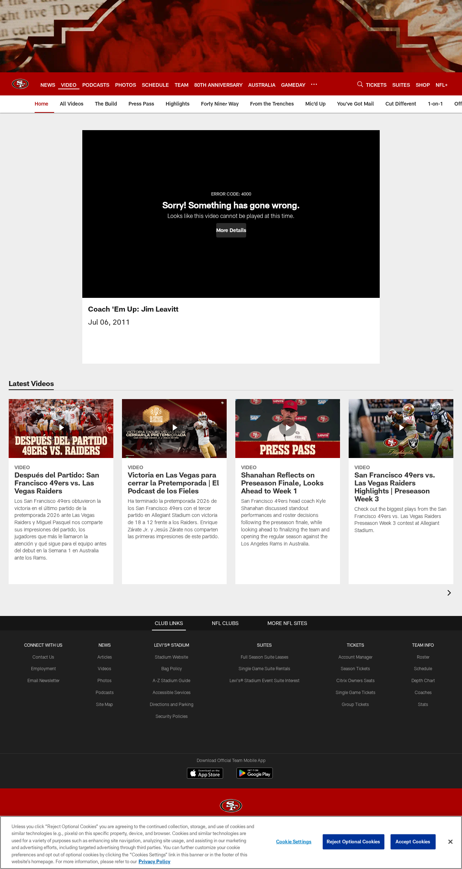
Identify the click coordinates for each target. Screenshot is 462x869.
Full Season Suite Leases (264, 656)
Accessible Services (172, 692)
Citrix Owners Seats (355, 680)
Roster (423, 656)
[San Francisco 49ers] (231, 806)
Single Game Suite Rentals (264, 668)
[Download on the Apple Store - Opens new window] (205, 774)
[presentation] (450, 594)
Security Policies (172, 716)
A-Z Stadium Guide (171, 680)
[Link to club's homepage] (20, 84)
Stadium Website (171, 656)
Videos (104, 668)
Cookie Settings (293, 841)
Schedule (423, 668)
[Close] (450, 842)
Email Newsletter (43, 680)
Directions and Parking (171, 704)
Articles (104, 656)
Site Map (104, 704)
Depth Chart (423, 680)
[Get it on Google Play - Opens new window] (254, 776)
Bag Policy (171, 668)
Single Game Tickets (355, 692)
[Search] (360, 84)
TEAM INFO (423, 644)
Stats (423, 704)
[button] (231, 230)
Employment (43, 668)
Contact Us (43, 656)
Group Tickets (355, 704)
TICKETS (355, 644)
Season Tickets (355, 668)
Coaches (423, 692)
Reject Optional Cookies (353, 841)
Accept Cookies (413, 841)
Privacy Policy (154, 861)
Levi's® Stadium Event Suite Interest (265, 680)
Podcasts (105, 692)
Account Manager (355, 656)
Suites (264, 644)
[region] (231, 842)
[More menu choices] (314, 84)
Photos (104, 680)
